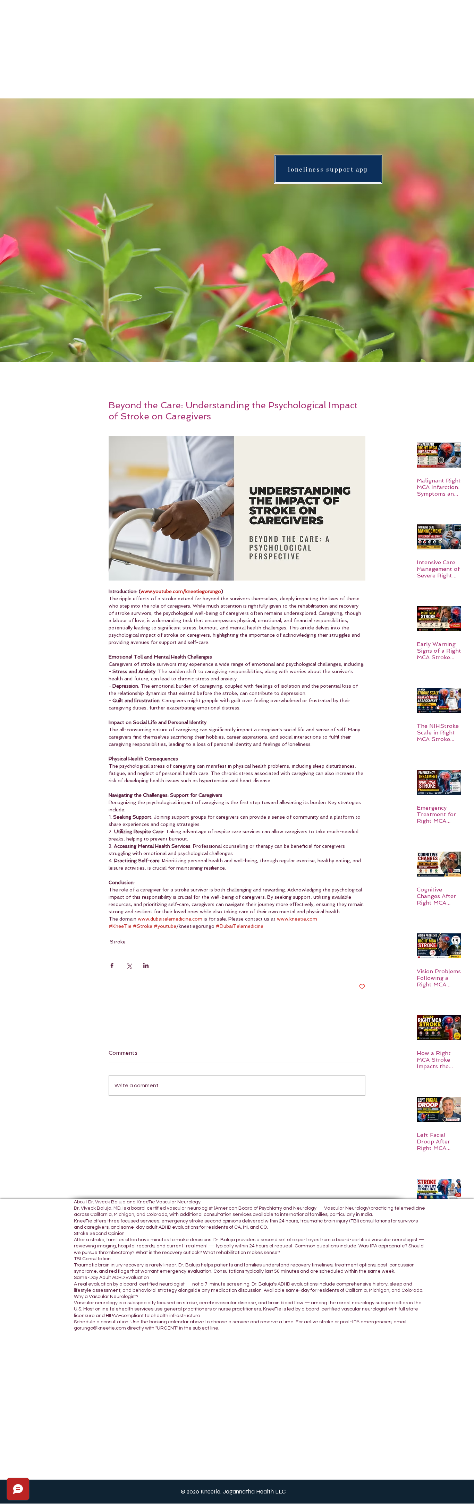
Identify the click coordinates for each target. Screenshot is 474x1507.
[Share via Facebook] (112, 965)
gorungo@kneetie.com (100, 1328)
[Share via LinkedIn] (146, 965)
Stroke (118, 941)
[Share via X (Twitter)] (129, 965)
